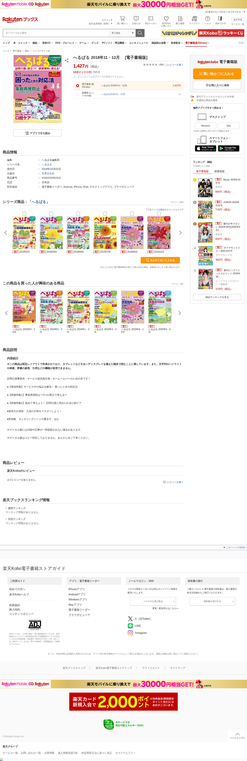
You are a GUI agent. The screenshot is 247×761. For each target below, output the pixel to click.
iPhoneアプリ (77, 589)
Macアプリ (75, 604)
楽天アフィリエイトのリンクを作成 (215, 96)
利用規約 (14, 605)
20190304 (51, 251)
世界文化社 (48, 173)
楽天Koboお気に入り (166, 24)
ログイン (106, 20)
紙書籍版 (219, 171)
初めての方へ (17, 589)
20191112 (159, 251)
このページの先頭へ (236, 547)
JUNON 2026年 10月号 (227, 204)
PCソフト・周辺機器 (113, 43)
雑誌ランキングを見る (217, 297)
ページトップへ (237, 738)
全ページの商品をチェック (162, 209)
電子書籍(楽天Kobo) (196, 43)
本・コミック (20, 43)
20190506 (78, 251)
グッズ (95, 43)
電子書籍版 (202, 171)
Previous (6, 313)
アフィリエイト (151, 667)
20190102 (25, 251)
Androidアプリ (77, 594)
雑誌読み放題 (159, 43)
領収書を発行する (212, 601)
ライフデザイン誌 (41, 51)
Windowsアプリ (78, 599)
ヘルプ (207, 23)
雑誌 (35, 43)
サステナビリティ (125, 752)
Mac (229, 126)
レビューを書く (175, 64)
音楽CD (46, 43)
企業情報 (49, 752)
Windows (205, 126)
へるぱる (47, 164)
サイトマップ (177, 667)
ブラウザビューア (79, 614)
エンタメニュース (138, 43)
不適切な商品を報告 (207, 100)
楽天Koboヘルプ (19, 594)
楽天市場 (237, 19)
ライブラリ (194, 23)
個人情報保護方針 (68, 752)
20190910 (132, 251)
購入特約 (14, 609)
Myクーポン (151, 23)
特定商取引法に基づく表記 (97, 752)
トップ (6, 43)
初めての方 (220, 23)
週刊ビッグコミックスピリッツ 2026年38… (228, 273)
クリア (180, 209)
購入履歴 (180, 23)
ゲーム (82, 43)
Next (179, 313)
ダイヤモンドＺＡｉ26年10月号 (228, 249)
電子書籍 (17, 51)
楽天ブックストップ (74, 667)
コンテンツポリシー (21, 613)
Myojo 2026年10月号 (227, 181)
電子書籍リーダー (79, 609)
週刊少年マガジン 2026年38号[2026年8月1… (227, 227)
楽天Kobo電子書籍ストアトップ (114, 667)
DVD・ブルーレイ (64, 43)
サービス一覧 (237, 24)
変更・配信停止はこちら (164, 608)
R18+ (241, 43)
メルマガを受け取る (153, 601)
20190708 (105, 251)
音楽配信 (175, 43)
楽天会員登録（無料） (99, 24)
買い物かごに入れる (218, 74)
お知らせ (136, 23)
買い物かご (122, 23)
